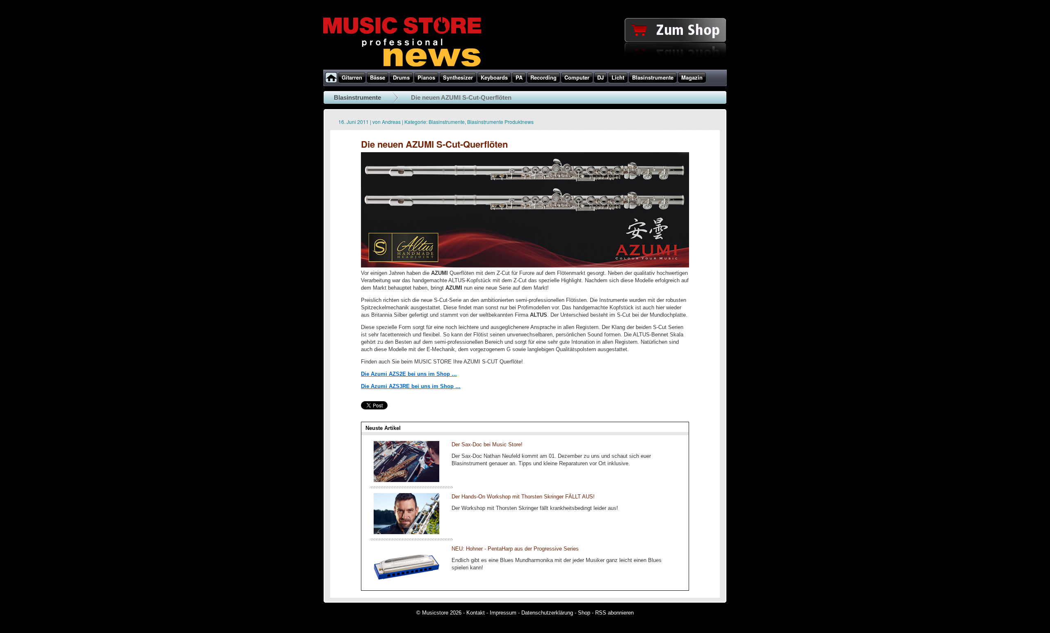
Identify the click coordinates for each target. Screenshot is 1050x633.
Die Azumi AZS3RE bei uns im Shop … (411, 386)
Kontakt (475, 613)
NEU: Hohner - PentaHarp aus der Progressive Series (515, 549)
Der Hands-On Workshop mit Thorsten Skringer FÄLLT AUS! (523, 497)
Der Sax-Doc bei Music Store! (487, 444)
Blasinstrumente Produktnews (500, 121)
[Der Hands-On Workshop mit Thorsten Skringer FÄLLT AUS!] (406, 532)
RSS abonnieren (614, 613)
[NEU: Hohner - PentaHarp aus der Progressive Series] (406, 584)
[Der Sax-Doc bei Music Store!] (406, 480)
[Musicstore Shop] (525, 68)
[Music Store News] (402, 65)
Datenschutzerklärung (547, 613)
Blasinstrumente (357, 97)
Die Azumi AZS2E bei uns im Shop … (409, 374)
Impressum (503, 613)
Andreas (391, 121)
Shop (584, 613)
